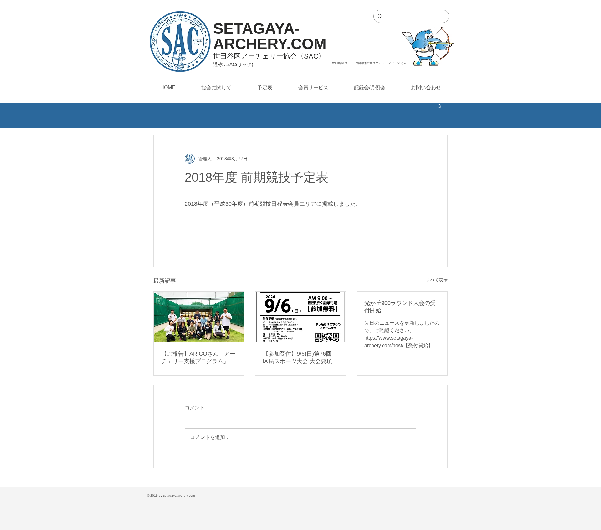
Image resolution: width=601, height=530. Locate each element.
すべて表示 (437, 279)
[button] (216, 87)
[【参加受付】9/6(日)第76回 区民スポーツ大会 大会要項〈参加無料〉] (300, 317)
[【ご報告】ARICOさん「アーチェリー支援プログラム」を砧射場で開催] (199, 317)
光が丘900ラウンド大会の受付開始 (400, 307)
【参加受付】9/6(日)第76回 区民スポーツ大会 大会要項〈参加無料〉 (297, 358)
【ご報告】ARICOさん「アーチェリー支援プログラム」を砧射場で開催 (198, 358)
